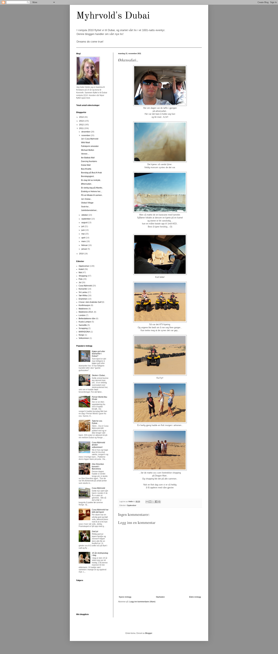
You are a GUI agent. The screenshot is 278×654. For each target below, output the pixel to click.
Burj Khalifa (86, 169)
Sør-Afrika (83, 295)
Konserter (83, 289)
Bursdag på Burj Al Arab (91, 173)
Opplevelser (131, 505)
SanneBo (83, 325)
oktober (84, 215)
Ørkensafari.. (86, 184)
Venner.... (85, 154)
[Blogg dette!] (150, 501)
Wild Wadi (85, 142)
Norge (81, 335)
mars (83, 241)
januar (84, 249)
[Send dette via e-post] (147, 501)
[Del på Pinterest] (159, 501)
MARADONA (84, 332)
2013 (81, 121)
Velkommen (84, 338)
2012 (81, 125)
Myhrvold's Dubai (113, 16)
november (86, 135)
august (84, 222)
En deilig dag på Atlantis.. (92, 188)
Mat (80, 272)
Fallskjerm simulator (90, 146)
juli (82, 226)
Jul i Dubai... (86, 199)
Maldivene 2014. (86, 312)
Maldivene (83, 309)
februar (84, 245)
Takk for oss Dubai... (97, 422)
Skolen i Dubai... (99, 375)
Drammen (83, 299)
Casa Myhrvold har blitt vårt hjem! (100, 511)
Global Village (87, 203)
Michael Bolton (87, 150)
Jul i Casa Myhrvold (89, 139)
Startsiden (160, 597)
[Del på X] (153, 501)
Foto (81, 279)
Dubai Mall (86, 165)
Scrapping (83, 328)
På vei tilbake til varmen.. (92, 195)
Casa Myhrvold (85, 286)
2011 (81, 128)
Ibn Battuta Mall (88, 158)
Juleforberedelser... (89, 210)
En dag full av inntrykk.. (91, 180)
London (82, 315)
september (86, 219)
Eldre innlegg (195, 597)
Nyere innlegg (125, 597)
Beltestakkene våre (87, 318)
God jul (95, 531)
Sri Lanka (83, 292)
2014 (81, 117)
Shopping (83, 276)
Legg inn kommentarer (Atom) (142, 602)
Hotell (81, 269)
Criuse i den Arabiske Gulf (90, 302)
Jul (80, 282)
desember (86, 132)
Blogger (148, 633)
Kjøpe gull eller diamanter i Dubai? (98, 353)
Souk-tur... (85, 206)
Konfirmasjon (84, 305)
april (83, 238)
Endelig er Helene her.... (91, 191)
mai (83, 234)
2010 (81, 254)
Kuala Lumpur (85, 322)
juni (83, 230)
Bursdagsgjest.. (88, 176)
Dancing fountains (89, 161)
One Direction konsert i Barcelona (98, 466)
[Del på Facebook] (156, 501)
